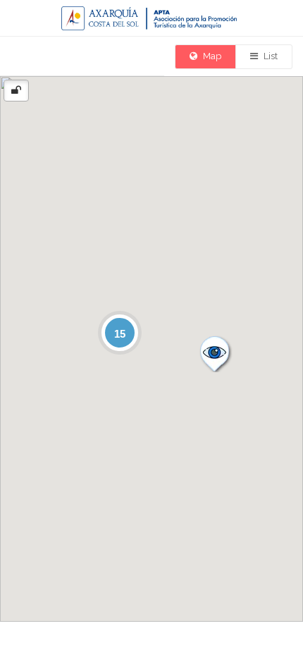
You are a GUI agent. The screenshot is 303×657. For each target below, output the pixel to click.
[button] (214, 353)
